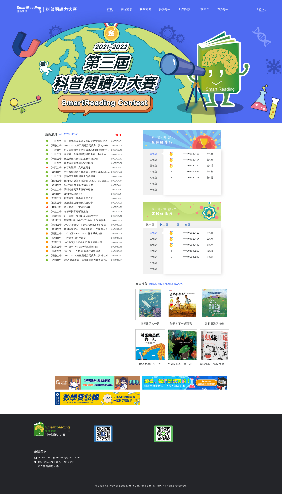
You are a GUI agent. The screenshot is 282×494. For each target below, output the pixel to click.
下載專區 (204, 9)
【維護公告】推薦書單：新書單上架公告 (85, 198)
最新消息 (126, 9)
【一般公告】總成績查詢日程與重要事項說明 (85, 158)
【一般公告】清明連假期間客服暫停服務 (85, 189)
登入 (262, 9)
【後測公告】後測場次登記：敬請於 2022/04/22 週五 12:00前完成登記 (85, 180)
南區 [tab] (187, 224)
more (118, 134)
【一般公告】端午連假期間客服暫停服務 (85, 163)
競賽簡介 (146, 9)
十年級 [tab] (153, 189)
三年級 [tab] (153, 153)
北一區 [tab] (150, 224)
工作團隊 (184, 9)
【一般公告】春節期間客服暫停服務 (85, 211)
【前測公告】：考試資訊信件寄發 (85, 237)
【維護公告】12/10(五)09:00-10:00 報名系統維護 (85, 233)
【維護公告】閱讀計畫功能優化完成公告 (85, 202)
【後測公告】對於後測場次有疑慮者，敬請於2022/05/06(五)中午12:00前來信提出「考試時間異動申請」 (85, 171)
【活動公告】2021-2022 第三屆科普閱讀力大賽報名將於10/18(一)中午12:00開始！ (85, 255)
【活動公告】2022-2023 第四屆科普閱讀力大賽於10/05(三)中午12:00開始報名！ (85, 145)
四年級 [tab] (153, 159)
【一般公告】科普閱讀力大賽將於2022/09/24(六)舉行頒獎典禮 (85, 149)
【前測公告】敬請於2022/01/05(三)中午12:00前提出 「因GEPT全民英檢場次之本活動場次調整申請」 (85, 220)
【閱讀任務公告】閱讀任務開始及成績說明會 (85, 215)
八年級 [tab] (153, 183)
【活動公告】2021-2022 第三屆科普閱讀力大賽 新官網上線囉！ (85, 259)
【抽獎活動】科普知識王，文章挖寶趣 (85, 207)
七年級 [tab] (153, 177)
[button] (103, 433)
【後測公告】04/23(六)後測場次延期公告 (85, 185)
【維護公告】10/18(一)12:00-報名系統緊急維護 (85, 251)
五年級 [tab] (153, 165)
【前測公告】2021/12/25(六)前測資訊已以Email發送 (85, 224)
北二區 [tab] (164, 224)
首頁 (110, 9)
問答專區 (223, 9)
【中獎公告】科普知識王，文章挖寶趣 (85, 167)
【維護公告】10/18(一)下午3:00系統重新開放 (85, 246)
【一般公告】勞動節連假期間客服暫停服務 (85, 176)
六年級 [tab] (153, 171)
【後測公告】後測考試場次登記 (85, 193)
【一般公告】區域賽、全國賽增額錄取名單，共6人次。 (85, 154)
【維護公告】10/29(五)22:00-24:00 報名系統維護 (85, 242)
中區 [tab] (176, 224)
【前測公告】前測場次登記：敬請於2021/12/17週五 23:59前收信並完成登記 (85, 229)
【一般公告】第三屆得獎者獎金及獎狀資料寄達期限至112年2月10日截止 (85, 141)
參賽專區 (165, 9)
